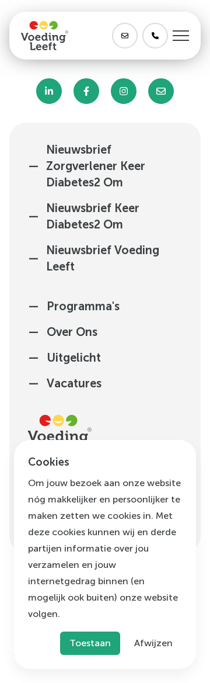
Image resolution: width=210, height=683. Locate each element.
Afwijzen (153, 643)
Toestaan (90, 643)
